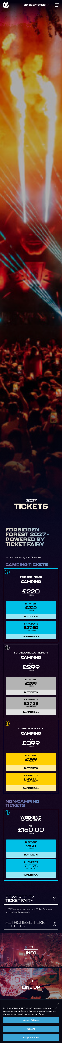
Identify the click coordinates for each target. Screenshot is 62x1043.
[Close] (58, 1003)
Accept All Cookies (31, 1037)
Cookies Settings (31, 1020)
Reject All (31, 1028)
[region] (31, 1021)
